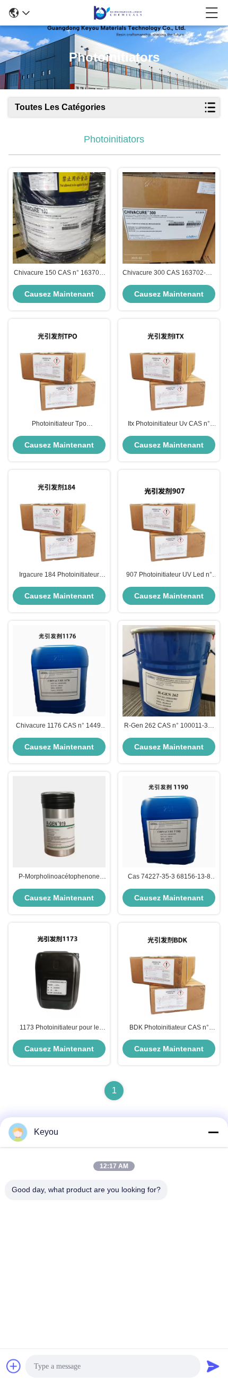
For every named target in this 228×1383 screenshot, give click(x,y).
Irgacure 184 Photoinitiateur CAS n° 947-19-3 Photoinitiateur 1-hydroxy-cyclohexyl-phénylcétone (59, 575)
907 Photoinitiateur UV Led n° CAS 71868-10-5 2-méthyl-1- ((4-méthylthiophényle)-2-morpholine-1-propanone (169, 575)
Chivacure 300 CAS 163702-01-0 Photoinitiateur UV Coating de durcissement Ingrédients (168, 273)
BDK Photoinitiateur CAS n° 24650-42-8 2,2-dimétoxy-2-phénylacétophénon (169, 1028)
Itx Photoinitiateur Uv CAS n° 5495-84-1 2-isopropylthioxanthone (169, 424)
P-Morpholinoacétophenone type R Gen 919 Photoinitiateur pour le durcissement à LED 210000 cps (59, 877)
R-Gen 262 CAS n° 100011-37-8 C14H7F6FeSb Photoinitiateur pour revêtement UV (169, 726)
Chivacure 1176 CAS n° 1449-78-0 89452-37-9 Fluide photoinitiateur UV (59, 726)
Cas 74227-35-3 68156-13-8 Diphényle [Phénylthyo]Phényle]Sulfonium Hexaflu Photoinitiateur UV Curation (169, 877)
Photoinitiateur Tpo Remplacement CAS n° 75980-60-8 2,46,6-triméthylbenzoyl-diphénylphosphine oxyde (59, 424)
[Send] (213, 1366)
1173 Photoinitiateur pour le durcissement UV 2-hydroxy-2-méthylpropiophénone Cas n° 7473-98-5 (59, 1028)
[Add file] (13, 1366)
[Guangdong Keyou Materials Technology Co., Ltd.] (118, 13)
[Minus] (213, 1132)
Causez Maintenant (59, 294)
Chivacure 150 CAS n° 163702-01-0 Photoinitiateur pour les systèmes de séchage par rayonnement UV (59, 273)
